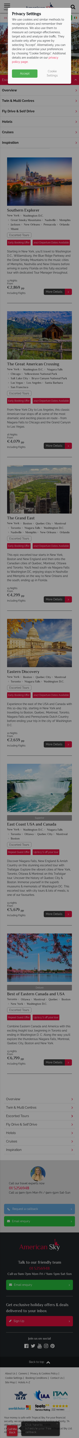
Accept (25, 73)
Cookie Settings (52, 73)
